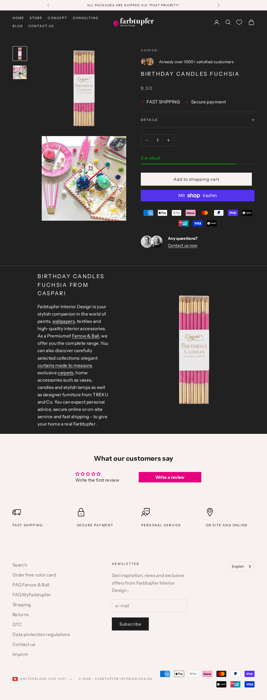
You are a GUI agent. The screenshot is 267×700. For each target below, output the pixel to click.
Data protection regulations (41, 634)
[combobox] (241, 566)
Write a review (170, 477)
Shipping (22, 604)
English (238, 566)
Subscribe (130, 624)
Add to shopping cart (196, 179)
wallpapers (63, 321)
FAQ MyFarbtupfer (32, 594)
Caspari (149, 50)
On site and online (227, 525)
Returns (21, 614)
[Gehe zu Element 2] (20, 72)
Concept (57, 18)
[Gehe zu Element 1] (20, 53)
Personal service (161, 525)
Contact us (41, 26)
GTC (17, 624)
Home (19, 18)
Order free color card (34, 575)
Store (36, 18)
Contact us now (183, 245)
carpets (65, 372)
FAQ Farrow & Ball (31, 584)
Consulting (86, 18)
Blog (18, 26)
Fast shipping (28, 525)
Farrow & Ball (85, 336)
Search (20, 565)
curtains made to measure (65, 365)
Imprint (20, 654)
